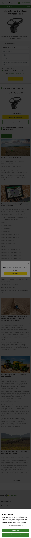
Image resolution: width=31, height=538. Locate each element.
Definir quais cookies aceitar (15, 525)
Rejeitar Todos (15, 530)
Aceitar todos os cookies (15, 535)
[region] (15, 523)
